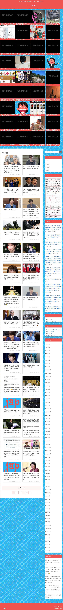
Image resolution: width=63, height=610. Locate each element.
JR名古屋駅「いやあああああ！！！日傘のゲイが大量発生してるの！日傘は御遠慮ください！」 (53, 588)
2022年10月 (48, 492)
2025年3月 (47, 399)
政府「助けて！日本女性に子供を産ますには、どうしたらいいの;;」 (53, 562)
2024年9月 (47, 418)
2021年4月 (47, 551)
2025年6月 (47, 389)
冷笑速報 (49, 333)
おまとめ (49, 319)
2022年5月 (47, 509)
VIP (48, 161)
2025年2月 (47, 402)
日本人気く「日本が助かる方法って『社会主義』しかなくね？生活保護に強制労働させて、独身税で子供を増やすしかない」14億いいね (53, 260)
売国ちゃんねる (51, 335)
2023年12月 (48, 447)
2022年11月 (48, 489)
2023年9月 (47, 457)
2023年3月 (47, 476)
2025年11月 (48, 373)
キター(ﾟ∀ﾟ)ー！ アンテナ (54, 321)
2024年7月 (47, 424)
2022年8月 (47, 499)
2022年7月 (47, 502)
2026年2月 (47, 363)
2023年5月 (47, 470)
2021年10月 (48, 531)
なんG (48, 164)
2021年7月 (47, 541)
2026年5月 (47, 353)
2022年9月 (47, 496)
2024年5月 (47, 431)
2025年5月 (47, 392)
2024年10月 (48, 415)
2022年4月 (47, 512)
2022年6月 (47, 505)
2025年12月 (48, 370)
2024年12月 (48, 408)
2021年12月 (48, 525)
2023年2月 (47, 479)
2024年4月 (47, 434)
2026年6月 (47, 350)
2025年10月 (48, 376)
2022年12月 (48, 486)
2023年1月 (47, 483)
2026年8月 (47, 344)
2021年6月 (47, 544)
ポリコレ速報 (50, 331)
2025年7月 (47, 386)
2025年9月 (47, 379)
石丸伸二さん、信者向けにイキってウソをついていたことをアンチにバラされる (53, 251)
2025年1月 (47, 405)
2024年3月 (47, 437)
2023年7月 (47, 463)
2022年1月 (47, 521)
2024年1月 (47, 444)
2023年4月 (47, 473)
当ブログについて (57, 606)
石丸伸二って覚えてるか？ (51, 279)
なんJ (48, 167)
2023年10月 (48, 454)
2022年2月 (47, 518)
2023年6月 (47, 466)
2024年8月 (47, 421)
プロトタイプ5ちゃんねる (53, 329)
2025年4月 (47, 395)
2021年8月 (47, 538)
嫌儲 (48, 170)
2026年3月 (47, 360)
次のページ (21, 488)
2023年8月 (47, 460)
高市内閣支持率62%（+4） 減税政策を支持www (53, 596)
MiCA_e (47, 276)
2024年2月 (47, 441)
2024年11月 (48, 412)
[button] (60, 152)
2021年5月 (47, 547)
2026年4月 (47, 357)
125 (26, 492)
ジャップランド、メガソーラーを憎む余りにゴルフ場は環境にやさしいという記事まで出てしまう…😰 (53, 570)
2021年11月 (48, 528)
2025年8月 (47, 382)
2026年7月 (47, 347)
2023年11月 (48, 450)
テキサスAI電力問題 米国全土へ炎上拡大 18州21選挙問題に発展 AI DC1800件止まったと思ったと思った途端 (53, 579)
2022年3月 (47, 515)
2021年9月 (47, 534)
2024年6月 (47, 428)
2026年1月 (47, 366)
